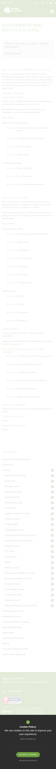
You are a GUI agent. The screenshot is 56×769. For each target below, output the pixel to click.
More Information (28, 739)
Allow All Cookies (28, 755)
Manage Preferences (28, 760)
